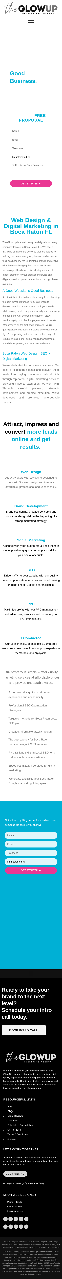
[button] (31, 973)
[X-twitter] (10, 1219)
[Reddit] (21, 1227)
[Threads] (16, 1227)
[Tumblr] (26, 1227)
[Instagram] (5, 1219)
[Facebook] (16, 1219)
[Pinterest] (21, 1219)
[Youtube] (26, 1219)
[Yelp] (10, 1227)
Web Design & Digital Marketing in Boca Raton (31, 226)
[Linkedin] (5, 1227)
